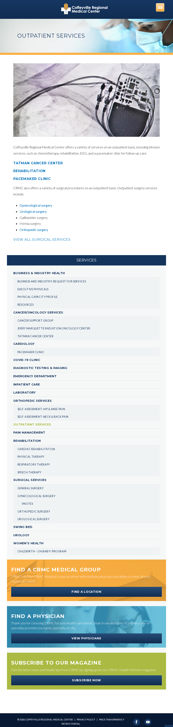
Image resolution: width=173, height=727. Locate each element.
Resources (26, 304)
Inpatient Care (26, 384)
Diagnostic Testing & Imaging (40, 368)
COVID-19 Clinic (26, 360)
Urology (21, 535)
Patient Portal (71, 723)
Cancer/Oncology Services (38, 312)
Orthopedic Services (32, 400)
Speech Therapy (29, 472)
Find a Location (86, 591)
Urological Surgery (34, 519)
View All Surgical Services (42, 240)
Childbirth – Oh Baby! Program (42, 551)
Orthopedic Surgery (34, 511)
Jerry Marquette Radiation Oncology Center (54, 328)
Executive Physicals (33, 289)
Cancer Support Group (35, 320)
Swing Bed (22, 527)
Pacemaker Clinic (31, 352)
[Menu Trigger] (160, 7)
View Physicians (86, 638)
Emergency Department (35, 376)
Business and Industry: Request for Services (52, 281)
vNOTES (27, 503)
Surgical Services (30, 480)
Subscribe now (86, 680)
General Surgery (31, 488)
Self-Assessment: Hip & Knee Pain (41, 409)
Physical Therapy (31, 456)
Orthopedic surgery (34, 230)
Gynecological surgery (36, 205)
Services (87, 260)
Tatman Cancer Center (36, 336)
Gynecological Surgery (36, 496)
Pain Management (29, 432)
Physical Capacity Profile (38, 297)
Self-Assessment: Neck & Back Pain (43, 416)
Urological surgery (33, 211)
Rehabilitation (27, 440)
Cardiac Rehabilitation (36, 449)
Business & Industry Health (39, 273)
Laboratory (24, 392)
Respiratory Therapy (34, 464)
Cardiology (24, 344)
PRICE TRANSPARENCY (111, 719)
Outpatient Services (32, 424)
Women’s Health (28, 543)
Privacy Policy (86, 719)
